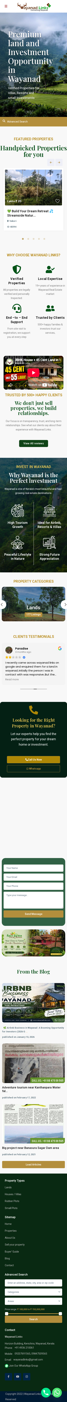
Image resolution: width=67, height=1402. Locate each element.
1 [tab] (23, 239)
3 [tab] (33, 239)
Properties (11, 1230)
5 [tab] (44, 239)
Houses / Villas (13, 1194)
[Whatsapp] (57, 1393)
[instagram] (26, 1376)
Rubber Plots (12, 1201)
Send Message (33, 914)
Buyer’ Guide (12, 1251)
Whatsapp (35, 768)
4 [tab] (39, 239)
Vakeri (13, 221)
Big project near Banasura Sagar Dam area (30, 1148)
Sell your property (15, 1244)
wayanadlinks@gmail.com (28, 1359)
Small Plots (11, 1208)
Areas (11, 1301)
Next (59, 162)
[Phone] (46, 1393)
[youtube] (17, 1376)
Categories (13, 1292)
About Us (10, 1237)
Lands (33, 608)
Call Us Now (35, 759)
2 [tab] (28, 239)
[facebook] (8, 1376)
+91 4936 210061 (24, 1347)
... (27, 1031)
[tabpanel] (33, 200)
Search (33, 1319)
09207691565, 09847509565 (31, 1353)
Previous (50, 162)
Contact (9, 1265)
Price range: (11, 1309)
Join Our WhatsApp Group (23, 1365)
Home (8, 1223)
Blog (7, 1258)
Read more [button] (12, 679)
